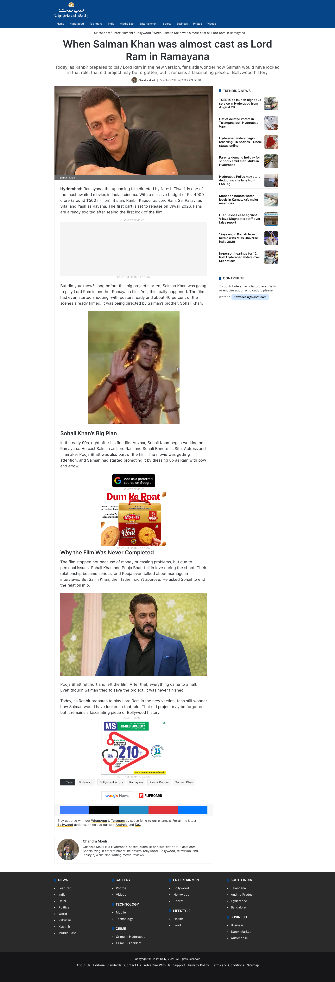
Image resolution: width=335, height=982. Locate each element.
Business (182, 23)
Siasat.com (101, 33)
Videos (211, 23)
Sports (167, 23)
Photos (197, 23)
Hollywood (181, 894)
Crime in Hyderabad (130, 937)
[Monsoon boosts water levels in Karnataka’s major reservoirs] (271, 199)
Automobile (239, 938)
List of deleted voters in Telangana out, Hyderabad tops (238, 122)
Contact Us (132, 965)
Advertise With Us (157, 965)
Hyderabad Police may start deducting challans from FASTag (239, 180)
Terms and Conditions (228, 965)
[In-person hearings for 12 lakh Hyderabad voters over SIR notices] (271, 257)
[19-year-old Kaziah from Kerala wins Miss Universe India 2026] (271, 238)
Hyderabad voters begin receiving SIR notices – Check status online (240, 141)
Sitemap (253, 965)
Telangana (96, 23)
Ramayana (136, 782)
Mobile (121, 912)
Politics (64, 907)
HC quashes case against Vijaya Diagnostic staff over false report (239, 218)
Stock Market (241, 931)
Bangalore (238, 907)
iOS (137, 825)
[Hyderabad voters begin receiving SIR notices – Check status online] (271, 142)
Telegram (118, 821)
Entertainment (148, 23)
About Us (83, 965)
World (63, 914)
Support (179, 965)
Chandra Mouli (146, 80)
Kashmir (64, 926)
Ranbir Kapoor (159, 782)
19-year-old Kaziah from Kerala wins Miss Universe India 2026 (238, 238)
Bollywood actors (111, 782)
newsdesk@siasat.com (250, 297)
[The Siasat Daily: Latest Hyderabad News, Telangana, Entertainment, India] (71, 10)
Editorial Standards (107, 965)
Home (60, 23)
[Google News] (117, 795)
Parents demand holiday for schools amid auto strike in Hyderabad (239, 161)
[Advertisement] (133, 249)
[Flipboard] (150, 795)
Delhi (62, 901)
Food (177, 925)
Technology (124, 919)
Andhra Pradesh (242, 894)
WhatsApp (99, 821)
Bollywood (143, 33)
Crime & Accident (129, 943)
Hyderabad (77, 23)
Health (178, 919)
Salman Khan (184, 782)
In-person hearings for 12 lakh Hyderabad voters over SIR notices (239, 257)
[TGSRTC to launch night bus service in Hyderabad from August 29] (271, 103)
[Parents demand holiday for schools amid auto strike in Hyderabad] (271, 161)
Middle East (127, 23)
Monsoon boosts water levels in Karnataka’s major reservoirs (238, 199)
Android (122, 825)
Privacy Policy (198, 965)
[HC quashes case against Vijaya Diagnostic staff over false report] (271, 219)
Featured (65, 888)
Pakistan (65, 920)
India (111, 23)
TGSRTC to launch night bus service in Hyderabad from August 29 (240, 103)
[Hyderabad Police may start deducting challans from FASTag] (271, 180)
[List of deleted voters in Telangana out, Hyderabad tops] (271, 123)
